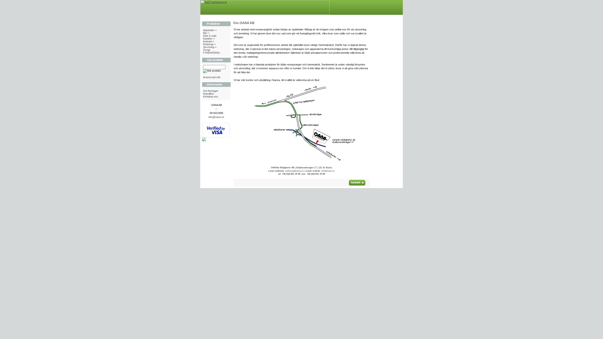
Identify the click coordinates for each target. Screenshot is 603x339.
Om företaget (210, 90)
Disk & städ (209, 35)
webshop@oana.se (294, 171)
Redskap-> (209, 44)
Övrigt (206, 49)
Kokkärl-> (208, 41)
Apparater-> (210, 30)
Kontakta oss (210, 96)
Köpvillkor (208, 93)
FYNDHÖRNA (211, 52)
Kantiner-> (209, 38)
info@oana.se (216, 117)
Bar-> (206, 33)
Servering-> (209, 47)
